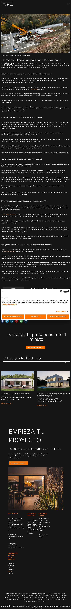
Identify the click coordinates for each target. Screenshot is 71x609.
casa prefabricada (9, 251)
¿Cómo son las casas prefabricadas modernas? (50, 400)
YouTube (10, 569)
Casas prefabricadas (42, 594)
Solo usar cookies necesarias (13, 316)
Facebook (11, 564)
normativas (34, 89)
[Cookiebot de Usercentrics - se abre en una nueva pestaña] (61, 291)
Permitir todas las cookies (58, 316)
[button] (55, 361)
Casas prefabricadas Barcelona (36, 598)
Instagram (11, 565)
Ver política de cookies (10, 304)
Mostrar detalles (61, 311)
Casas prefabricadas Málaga (25, 599)
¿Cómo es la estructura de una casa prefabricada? (16, 398)
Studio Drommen (37, 608)
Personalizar (34, 316)
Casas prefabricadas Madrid (50, 596)
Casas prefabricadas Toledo (49, 599)
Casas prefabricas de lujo (27, 596)
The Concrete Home (9, 214)
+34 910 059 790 (13, 524)
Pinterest (10, 567)
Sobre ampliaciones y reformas (20, 56)
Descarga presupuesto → (35, 347)
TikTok (10, 571)
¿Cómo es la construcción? (20, 394)
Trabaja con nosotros (54, 606)
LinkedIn (10, 573)
